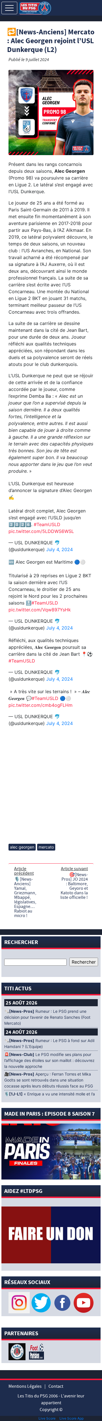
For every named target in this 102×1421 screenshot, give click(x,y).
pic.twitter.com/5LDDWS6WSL (41, 531)
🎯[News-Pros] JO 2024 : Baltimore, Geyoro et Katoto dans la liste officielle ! (74, 886)
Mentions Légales (25, 1386)
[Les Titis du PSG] (35, 7)
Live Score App (72, 1418)
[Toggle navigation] (9, 8)
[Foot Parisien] (35, 1351)
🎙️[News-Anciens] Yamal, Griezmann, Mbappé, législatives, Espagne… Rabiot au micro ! (25, 897)
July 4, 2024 (59, 549)
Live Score (47, 1418)
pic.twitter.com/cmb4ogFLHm (40, 705)
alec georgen (22, 847)
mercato (46, 847)
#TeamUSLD (47, 524)
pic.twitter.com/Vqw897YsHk (39, 609)
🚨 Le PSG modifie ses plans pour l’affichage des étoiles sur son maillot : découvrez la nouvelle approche (49, 1060)
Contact (55, 1386)
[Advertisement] (51, 785)
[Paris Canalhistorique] (17, 1351)
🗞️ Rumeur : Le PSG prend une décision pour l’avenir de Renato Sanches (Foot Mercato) (47, 1017)
